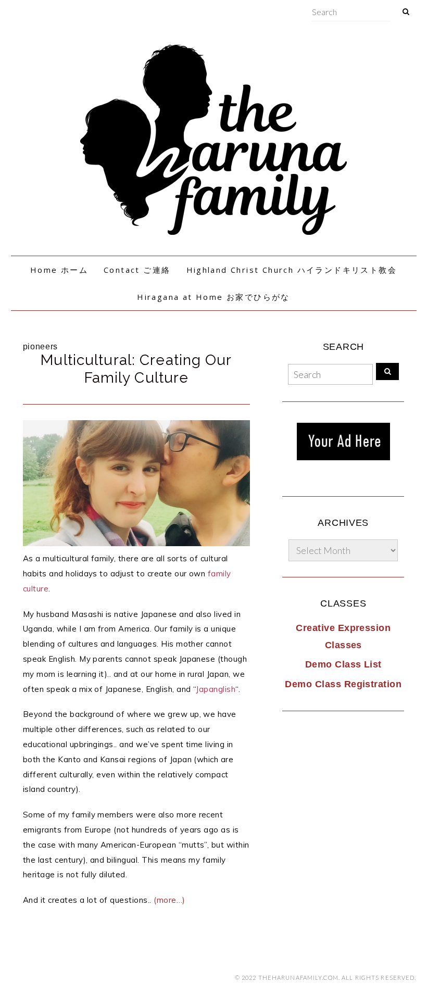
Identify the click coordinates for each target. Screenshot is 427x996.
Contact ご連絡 (137, 269)
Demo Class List (343, 664)
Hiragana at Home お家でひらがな (213, 297)
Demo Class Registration (343, 684)
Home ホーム (59, 269)
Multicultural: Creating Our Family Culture (136, 368)
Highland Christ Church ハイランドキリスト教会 (291, 269)
